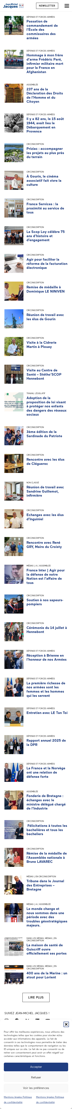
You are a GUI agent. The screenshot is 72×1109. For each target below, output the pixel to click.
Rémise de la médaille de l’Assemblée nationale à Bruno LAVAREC (46, 857)
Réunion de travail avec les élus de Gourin (45, 317)
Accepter (36, 1067)
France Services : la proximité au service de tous (45, 208)
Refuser (36, 1077)
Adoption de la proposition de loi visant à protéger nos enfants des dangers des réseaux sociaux (46, 406)
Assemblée (32, 84)
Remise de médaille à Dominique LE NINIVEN (45, 289)
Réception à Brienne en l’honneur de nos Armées (46, 657)
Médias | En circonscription (41, 876)
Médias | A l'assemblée (38, 566)
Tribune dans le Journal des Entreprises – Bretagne (45, 885)
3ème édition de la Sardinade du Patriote (44, 434)
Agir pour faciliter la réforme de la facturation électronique (46, 263)
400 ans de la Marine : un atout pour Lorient (46, 975)
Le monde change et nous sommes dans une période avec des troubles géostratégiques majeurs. (46, 917)
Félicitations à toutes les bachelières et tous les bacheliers (46, 830)
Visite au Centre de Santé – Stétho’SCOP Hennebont (43, 374)
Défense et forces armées (40, 17)
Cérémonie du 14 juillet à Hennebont (46, 630)
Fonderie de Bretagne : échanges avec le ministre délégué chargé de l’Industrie (46, 802)
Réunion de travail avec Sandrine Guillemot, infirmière (45, 491)
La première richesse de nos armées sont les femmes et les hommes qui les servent (45, 689)
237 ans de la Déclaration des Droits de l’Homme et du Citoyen (44, 95)
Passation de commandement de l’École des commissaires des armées (42, 29)
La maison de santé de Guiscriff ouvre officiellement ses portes (46, 949)
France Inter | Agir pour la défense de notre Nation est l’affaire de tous (45, 576)
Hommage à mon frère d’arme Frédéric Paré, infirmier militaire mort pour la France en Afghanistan (44, 63)
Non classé (32, 482)
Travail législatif (35, 393)
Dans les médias (35, 938)
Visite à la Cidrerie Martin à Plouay (41, 344)
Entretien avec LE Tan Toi (47, 713)
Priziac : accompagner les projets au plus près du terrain (45, 153)
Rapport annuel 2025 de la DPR (46, 742)
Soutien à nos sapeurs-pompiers (44, 602)
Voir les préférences (36, 1088)
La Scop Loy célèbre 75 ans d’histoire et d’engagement (45, 236)
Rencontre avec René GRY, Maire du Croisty (44, 544)
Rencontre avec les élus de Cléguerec (45, 461)
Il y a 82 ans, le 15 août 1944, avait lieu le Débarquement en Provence (45, 125)
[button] (66, 1024)
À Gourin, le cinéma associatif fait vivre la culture (43, 180)
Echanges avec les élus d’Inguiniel (45, 517)
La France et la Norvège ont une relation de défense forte (45, 772)
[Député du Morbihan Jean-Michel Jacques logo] (13, 6)
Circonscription (35, 144)
